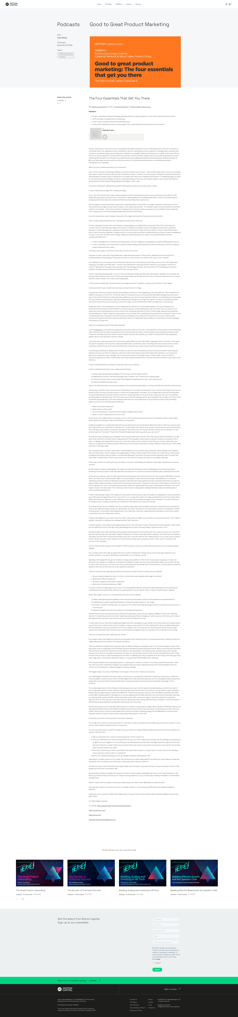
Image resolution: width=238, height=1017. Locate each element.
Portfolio (108, 4)
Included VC (133, 999)
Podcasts (19, 894)
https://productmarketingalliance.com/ (102, 820)
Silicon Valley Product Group (141, 107)
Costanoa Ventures (121, 107)
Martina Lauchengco (99, 107)
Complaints (151, 1008)
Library (138, 4)
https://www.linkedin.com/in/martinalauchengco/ (114, 806)
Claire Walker (62, 37)
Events (129, 4)
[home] (12, 4)
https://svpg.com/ (95, 815)
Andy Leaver (28, 894)
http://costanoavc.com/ (97, 810)
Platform (119, 4)
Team (99, 4)
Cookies (150, 1002)
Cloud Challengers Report (137, 1008)
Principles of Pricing (136, 1010)
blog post (98, 330)
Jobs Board (133, 1002)
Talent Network (134, 1005)
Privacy (150, 999)
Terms (150, 1005)
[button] (226, 4)
